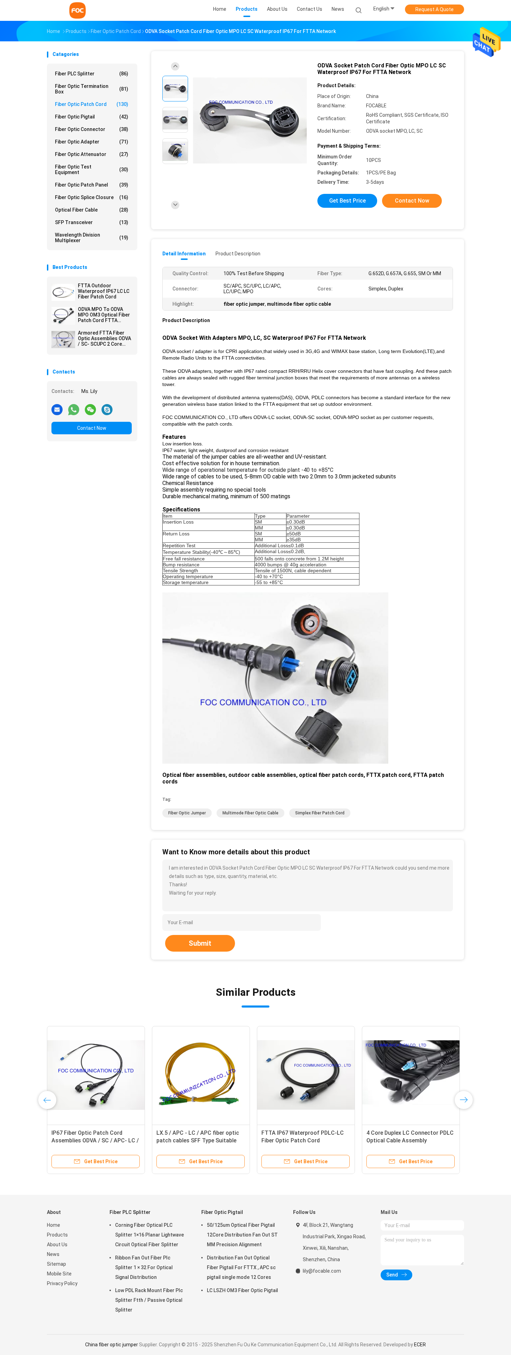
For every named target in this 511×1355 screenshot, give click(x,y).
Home (53, 1225)
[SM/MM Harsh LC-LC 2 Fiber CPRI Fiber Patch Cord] (201, 1075)
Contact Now (91, 428)
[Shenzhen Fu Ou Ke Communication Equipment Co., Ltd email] (57, 409)
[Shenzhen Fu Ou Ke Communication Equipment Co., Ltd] (77, 10)
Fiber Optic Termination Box (91, 89)
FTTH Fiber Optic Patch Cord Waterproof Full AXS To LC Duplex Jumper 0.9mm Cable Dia (304, 1140)
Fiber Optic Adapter (91, 142)
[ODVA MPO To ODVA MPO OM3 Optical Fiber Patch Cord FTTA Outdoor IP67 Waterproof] (63, 316)
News (53, 1254)
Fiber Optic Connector (91, 129)
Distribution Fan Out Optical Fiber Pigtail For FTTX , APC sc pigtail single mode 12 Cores (241, 1267)
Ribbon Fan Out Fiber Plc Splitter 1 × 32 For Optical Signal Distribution (144, 1267)
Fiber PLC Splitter (91, 73)
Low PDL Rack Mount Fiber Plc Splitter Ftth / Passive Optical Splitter (149, 1300)
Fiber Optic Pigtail (91, 117)
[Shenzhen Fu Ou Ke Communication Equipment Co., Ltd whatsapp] (73, 409)
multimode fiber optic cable (250, 813)
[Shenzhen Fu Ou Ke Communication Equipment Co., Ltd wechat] (90, 409)
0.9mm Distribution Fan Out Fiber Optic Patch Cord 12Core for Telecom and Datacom (408, 1140)
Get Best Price (347, 200)
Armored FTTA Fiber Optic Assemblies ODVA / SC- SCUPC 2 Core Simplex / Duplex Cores (104, 338)
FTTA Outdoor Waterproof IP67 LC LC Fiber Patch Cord (103, 291)
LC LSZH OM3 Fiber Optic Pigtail (242, 1290)
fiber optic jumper (187, 813)
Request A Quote (434, 9)
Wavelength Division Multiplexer (91, 237)
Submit (200, 943)
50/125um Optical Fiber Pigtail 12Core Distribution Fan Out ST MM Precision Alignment (242, 1234)
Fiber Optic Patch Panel (91, 185)
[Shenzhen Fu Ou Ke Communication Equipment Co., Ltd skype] (107, 409)
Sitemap (56, 1264)
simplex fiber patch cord (319, 813)
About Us (57, 1244)
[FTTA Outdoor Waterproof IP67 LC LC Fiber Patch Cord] (63, 292)
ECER (420, 1344)
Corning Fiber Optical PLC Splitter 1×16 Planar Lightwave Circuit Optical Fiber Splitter (149, 1234)
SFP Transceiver (91, 222)
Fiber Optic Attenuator (91, 154)
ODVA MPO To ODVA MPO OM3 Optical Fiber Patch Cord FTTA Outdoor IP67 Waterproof (104, 314)
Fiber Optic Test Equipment (91, 169)
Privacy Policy (62, 1283)
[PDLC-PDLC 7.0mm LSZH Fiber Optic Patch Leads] (96, 1075)
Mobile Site (59, 1273)
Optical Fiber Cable (91, 210)
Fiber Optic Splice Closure (91, 197)
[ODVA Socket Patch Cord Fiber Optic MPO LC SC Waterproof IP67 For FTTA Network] (250, 120)
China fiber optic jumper (111, 1344)
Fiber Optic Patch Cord (91, 104)
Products (57, 1235)
